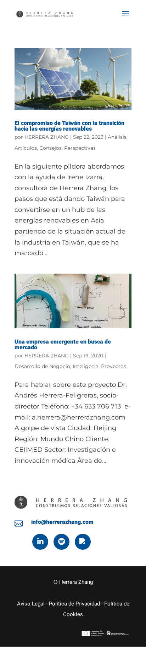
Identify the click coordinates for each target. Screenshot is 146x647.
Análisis (117, 137)
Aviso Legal (31, 604)
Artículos (26, 148)
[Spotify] (61, 542)
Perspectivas (80, 148)
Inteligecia (86, 366)
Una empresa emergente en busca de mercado (63, 345)
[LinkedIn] (40, 542)
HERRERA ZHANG (46, 137)
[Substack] (83, 542)
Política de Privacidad (74, 604)
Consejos (50, 148)
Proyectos (113, 366)
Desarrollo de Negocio (42, 366)
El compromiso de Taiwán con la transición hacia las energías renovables (69, 126)
